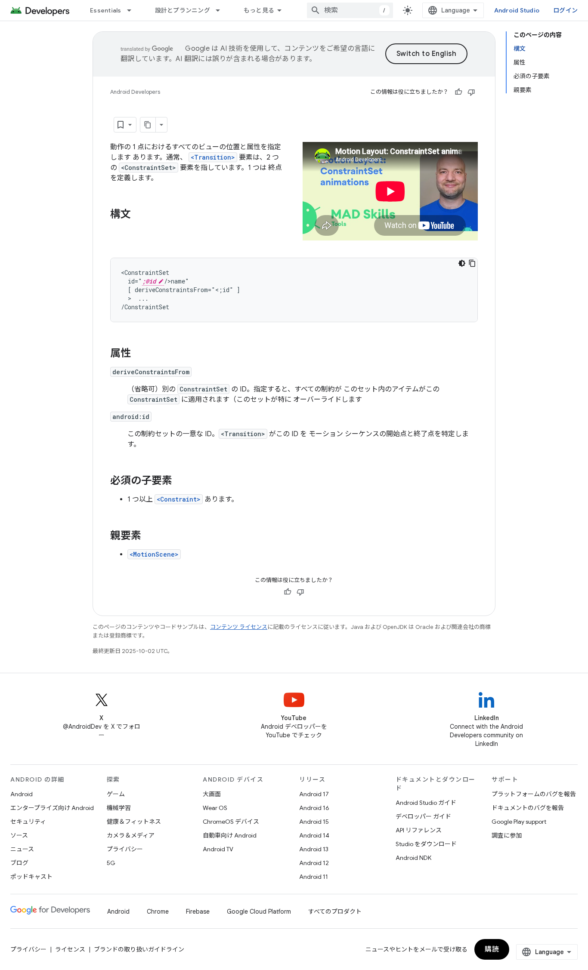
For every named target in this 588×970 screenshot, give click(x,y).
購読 (492, 949)
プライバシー (125, 849)
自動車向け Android (230, 835)
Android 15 (314, 821)
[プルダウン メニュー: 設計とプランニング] (221, 10)
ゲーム (116, 794)
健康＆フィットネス (134, 821)
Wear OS (215, 808)
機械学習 (119, 808)
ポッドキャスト (31, 877)
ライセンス (70, 949)
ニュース (22, 849)
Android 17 (314, 794)
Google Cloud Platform (259, 911)
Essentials (105, 10)
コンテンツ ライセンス (238, 627)
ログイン (565, 10)
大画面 (212, 794)
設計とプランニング (182, 10)
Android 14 (314, 835)
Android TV (218, 849)
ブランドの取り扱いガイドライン (139, 949)
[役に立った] (458, 92)
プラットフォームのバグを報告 (534, 794)
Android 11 (313, 877)
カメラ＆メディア (131, 835)
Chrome (158, 911)
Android (21, 794)
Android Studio (517, 10)
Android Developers (135, 91)
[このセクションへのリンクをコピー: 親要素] (149, 536)
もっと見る (259, 10)
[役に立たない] (471, 92)
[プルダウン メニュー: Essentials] (133, 10)
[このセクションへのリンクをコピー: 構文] (139, 215)
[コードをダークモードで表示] (462, 263)
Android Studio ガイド (426, 803)
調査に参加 (507, 835)
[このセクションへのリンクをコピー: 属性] (139, 354)
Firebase (198, 911)
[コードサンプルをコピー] (472, 263)
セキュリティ (28, 821)
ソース (19, 835)
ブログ (19, 863)
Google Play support (519, 821)
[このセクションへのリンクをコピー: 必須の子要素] (180, 481)
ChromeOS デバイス (231, 821)
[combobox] (350, 10)
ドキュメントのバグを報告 (528, 808)
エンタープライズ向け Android (52, 808)
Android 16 (314, 808)
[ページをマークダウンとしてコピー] (148, 124)
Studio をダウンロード (426, 844)
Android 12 (314, 863)
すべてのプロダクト (335, 911)
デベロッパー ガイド (423, 816)
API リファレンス (419, 830)
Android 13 (313, 849)
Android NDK (413, 858)
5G (111, 863)
